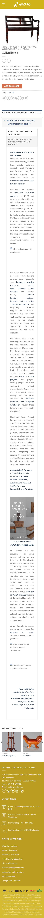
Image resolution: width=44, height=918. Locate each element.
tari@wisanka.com (16, 787)
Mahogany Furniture (11, 903)
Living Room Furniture (11, 880)
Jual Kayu (27, 912)
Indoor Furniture (28, 47)
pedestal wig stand (9, 756)
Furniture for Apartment (24, 906)
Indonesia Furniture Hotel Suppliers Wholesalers (22, 401)
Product (13, 47)
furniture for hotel (21, 632)
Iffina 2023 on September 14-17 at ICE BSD (24, 807)
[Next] (42, 747)
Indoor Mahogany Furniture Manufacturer (22, 113)
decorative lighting (20, 304)
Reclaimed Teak (8, 876)
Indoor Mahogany (9, 850)
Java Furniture (35, 898)
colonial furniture (10, 49)
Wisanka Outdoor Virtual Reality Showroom (22, 815)
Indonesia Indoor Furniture (13, 867)
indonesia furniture (18, 180)
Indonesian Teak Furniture (12, 872)
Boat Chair (27, 756)
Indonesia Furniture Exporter (30, 915)
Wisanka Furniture (9, 846)
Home (4, 47)
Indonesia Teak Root (10, 854)
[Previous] (1, 747)
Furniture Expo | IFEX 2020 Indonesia (23, 830)
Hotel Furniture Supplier (12, 859)
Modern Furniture (9, 863)
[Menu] (3, 4)
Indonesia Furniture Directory (15, 898)
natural (25, 49)
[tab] (22, 112)
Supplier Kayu (16, 482)
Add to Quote (11, 86)
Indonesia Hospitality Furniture (14, 900)
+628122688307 (29, 780)
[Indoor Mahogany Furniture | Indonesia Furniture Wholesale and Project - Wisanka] (22, 4)
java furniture (27, 692)
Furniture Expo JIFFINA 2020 (20, 823)
